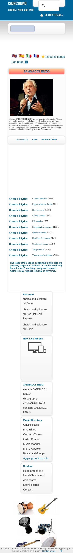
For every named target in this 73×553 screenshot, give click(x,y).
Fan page (18, 61)
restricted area (54, 15)
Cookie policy (48, 551)
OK (61, 551)
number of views (49, 139)
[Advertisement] (36, 42)
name (34, 139)
